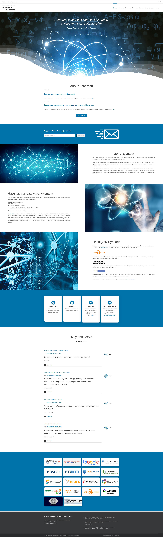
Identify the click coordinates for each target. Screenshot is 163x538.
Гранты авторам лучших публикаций (59, 94)
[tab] (72, 364)
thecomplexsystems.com (109, 315)
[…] (93, 98)
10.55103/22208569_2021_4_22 (54, 402)
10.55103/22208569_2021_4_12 (54, 375)
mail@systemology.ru (13, 1)
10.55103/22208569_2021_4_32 (54, 426)
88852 (92, 315)
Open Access (104, 247)
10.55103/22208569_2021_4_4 (54, 353)
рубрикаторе (12, 213)
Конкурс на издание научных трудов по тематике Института (69, 105)
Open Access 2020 (130, 279)
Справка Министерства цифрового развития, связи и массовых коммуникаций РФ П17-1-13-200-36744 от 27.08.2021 (100, 527)
